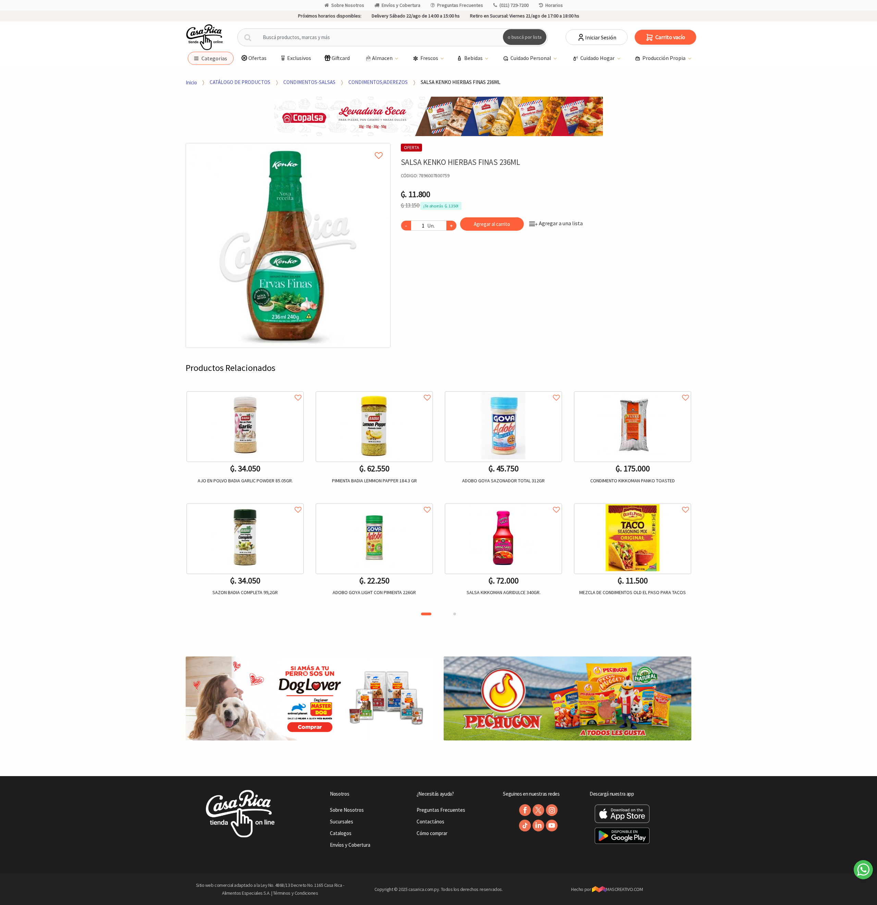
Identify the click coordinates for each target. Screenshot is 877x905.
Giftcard (341, 58)
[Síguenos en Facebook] (525, 810)
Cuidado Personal (531, 58)
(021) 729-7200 (514, 5)
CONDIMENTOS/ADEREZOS (378, 82)
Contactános (430, 821)
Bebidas (474, 58)
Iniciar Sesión (600, 37)
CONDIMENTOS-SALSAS (309, 82)
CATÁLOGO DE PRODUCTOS (240, 82)
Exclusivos (299, 58)
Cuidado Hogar (598, 58)
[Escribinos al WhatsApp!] (863, 871)
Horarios (554, 5)
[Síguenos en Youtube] (551, 826)
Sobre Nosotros (347, 5)
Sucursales (341, 821)
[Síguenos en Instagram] (551, 810)
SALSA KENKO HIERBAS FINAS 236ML (461, 82)
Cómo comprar (432, 833)
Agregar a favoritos (245, 390)
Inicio (191, 82)
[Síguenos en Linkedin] (538, 826)
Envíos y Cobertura (401, 5)
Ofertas (257, 58)
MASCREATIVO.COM (624, 889)
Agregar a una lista (559, 223)
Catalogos (340, 833)
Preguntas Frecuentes (460, 5)
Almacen (383, 58)
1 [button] (426, 614)
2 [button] (455, 614)
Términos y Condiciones (295, 893)
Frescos (429, 58)
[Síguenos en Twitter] (538, 810)
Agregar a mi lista (288, 147)
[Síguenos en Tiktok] (525, 826)
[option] (288, 245)
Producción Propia (664, 58)
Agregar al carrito (492, 224)
